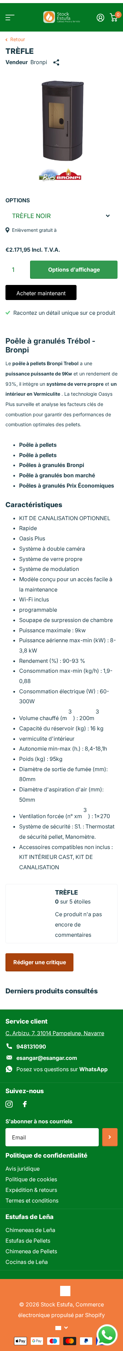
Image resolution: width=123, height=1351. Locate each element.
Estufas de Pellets (27, 1240)
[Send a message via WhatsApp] (107, 1335)
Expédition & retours (31, 1189)
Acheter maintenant (41, 293)
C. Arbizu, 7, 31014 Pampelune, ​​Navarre (54, 1033)
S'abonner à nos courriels (38, 1121)
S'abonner (110, 1137)
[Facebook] (25, 1104)
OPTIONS (17, 200)
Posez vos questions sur (62, 1069)
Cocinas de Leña (26, 1261)
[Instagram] (9, 1104)
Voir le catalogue (9, 17)
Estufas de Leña (29, 1216)
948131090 (31, 1046)
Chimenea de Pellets (31, 1251)
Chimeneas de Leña (30, 1230)
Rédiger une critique (39, 962)
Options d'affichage (74, 269)
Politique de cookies (31, 1179)
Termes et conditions (31, 1200)
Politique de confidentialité (46, 1155)
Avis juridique (22, 1168)
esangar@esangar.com (46, 1057)
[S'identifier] (100, 17)
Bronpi (38, 62)
